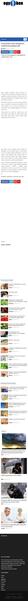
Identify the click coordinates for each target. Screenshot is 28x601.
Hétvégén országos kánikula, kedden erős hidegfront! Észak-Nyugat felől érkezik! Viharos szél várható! (13, 452)
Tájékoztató (8, 598)
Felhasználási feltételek (17, 598)
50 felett (3, 590)
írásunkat (15, 171)
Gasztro (3, 582)
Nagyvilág (3, 579)
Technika (3, 584)
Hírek (2, 577)
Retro (2, 588)
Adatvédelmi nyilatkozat (10, 596)
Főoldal (4, 39)
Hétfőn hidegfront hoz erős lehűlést (11, 475)
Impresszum (20, 596)
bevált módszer (15, 107)
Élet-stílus (3, 581)
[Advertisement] (14, 22)
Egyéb (2, 586)
